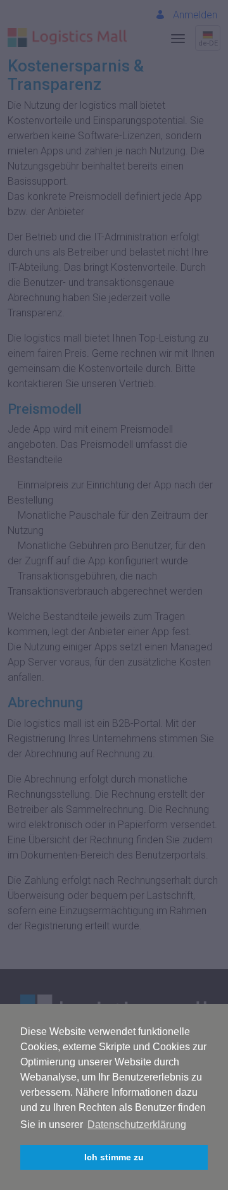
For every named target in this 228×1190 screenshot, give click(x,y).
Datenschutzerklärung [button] (136, 1124)
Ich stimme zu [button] (114, 1157)
